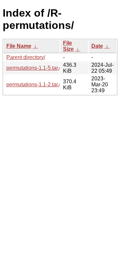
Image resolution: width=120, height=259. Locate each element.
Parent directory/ (25, 57)
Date (97, 46)
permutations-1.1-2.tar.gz (35, 84)
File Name (18, 46)
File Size (68, 46)
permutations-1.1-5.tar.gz (35, 68)
